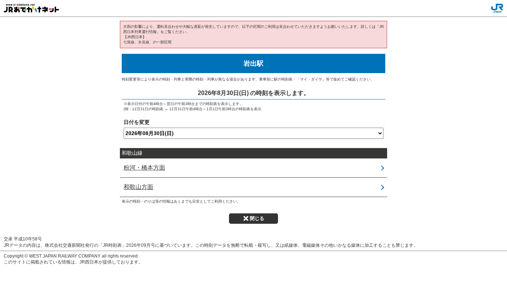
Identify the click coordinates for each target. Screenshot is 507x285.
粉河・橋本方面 (144, 167)
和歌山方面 (138, 187)
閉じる (257, 218)
